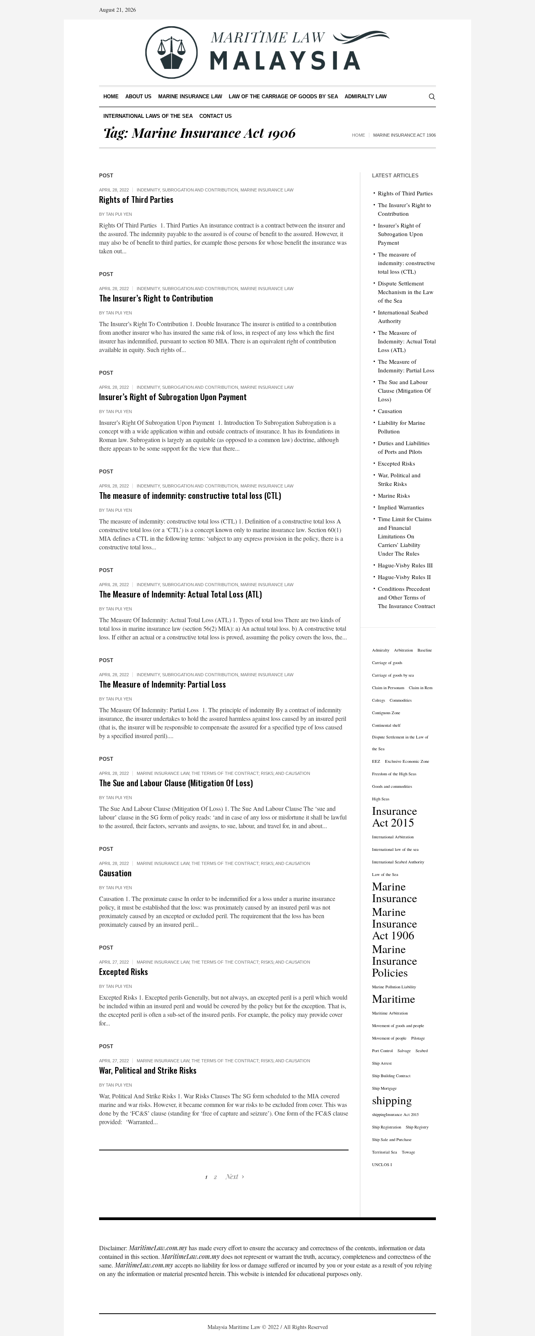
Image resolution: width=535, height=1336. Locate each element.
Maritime (393, 998)
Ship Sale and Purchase (392, 1139)
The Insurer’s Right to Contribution (156, 298)
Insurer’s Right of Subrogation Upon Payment (173, 396)
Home (358, 135)
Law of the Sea (385, 874)
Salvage (404, 1050)
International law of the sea (395, 849)
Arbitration (403, 650)
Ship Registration (386, 1127)
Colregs (378, 700)
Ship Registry (417, 1127)
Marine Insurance (394, 892)
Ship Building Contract (391, 1075)
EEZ (376, 761)
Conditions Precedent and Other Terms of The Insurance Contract (406, 597)
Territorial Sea (384, 1152)
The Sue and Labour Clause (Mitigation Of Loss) (176, 782)
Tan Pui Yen (119, 214)
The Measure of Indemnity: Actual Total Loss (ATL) (180, 594)
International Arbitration (393, 837)
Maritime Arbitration (390, 1013)
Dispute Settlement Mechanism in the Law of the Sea (406, 291)
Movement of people (389, 1038)
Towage (408, 1152)
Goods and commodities (392, 786)
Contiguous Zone (386, 712)
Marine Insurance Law (266, 190)
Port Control (382, 1050)
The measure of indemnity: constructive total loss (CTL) (190, 495)
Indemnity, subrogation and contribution (187, 190)
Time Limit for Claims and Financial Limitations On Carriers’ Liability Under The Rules (405, 536)
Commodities (401, 700)
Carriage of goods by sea (393, 675)
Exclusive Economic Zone (407, 761)
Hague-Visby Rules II (404, 577)
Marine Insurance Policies (394, 960)
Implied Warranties (401, 507)
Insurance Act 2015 (394, 816)
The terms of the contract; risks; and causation (251, 773)
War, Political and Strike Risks (148, 1070)
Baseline (425, 650)
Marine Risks (394, 495)
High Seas (380, 799)
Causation (115, 873)
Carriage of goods (387, 662)
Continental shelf (386, 725)
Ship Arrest (382, 1063)
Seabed (422, 1050)
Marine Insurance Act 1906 (394, 923)
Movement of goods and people (398, 1025)
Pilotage (418, 1038)
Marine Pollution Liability (394, 986)
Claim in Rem (420, 687)
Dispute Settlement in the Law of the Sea (400, 742)
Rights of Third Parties (136, 199)
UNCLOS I (382, 1164)
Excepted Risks (123, 971)
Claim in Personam (388, 687)
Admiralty (380, 650)
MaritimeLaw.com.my (158, 1248)
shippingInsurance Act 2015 (395, 1114)
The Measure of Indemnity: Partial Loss (162, 684)
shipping (392, 1100)
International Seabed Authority (398, 862)
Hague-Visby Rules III (405, 565)
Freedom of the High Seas (394, 773)
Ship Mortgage (384, 1088)
